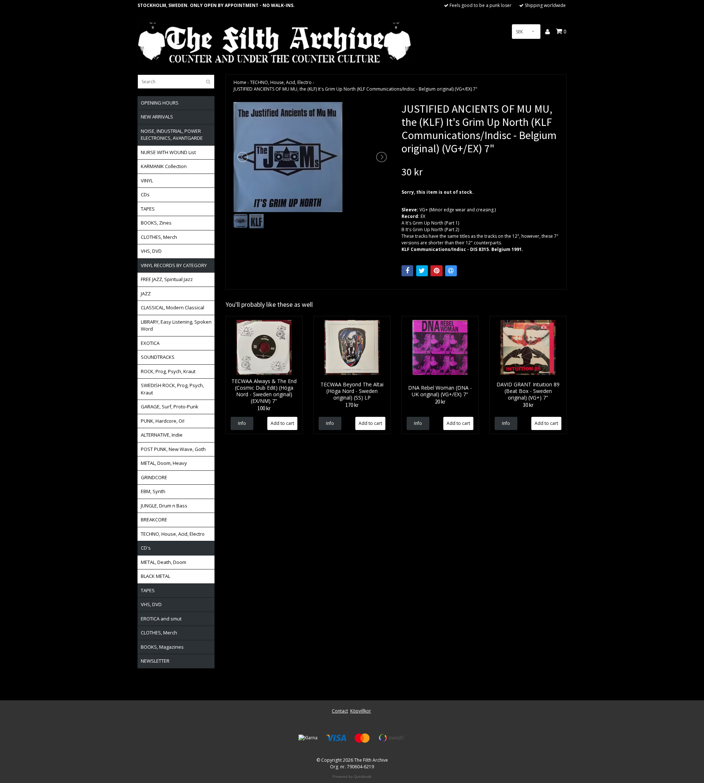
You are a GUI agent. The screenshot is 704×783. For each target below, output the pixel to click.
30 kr (528, 404)
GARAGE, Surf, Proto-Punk (169, 406)
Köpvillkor (360, 711)
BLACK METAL (155, 576)
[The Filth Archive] (275, 41)
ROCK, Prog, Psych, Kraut (168, 371)
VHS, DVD (151, 251)
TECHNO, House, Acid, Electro (173, 534)
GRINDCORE (154, 477)
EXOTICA (150, 343)
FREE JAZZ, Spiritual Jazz (167, 279)
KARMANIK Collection (164, 166)
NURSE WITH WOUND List (168, 152)
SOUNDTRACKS (158, 357)
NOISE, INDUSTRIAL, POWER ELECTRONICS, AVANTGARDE (172, 135)
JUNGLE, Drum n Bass (164, 505)
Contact (340, 711)
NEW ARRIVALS (157, 116)
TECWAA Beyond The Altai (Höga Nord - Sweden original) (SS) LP (352, 391)
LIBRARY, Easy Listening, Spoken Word (176, 325)
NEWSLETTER (155, 661)
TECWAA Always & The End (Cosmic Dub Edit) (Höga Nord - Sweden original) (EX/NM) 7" (264, 391)
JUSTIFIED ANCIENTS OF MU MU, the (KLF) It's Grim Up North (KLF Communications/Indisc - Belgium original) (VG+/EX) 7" (355, 89)
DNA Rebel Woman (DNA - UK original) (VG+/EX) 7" (440, 391)
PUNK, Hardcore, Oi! (162, 421)
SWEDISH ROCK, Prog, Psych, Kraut (172, 389)
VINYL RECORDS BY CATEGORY (174, 265)
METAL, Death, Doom (163, 562)
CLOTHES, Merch (159, 237)
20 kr (440, 401)
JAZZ (146, 293)
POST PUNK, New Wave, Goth (173, 449)
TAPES (148, 208)
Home (240, 82)
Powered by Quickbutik (352, 777)
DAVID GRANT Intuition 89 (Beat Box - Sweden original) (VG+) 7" (528, 391)
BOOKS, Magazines (162, 647)
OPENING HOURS (160, 102)
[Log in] (548, 31)
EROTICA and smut (161, 618)
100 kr (264, 408)
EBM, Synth (153, 491)
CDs (145, 194)
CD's (146, 548)
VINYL (147, 180)
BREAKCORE (154, 519)
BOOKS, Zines (156, 222)
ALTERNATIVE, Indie (162, 434)
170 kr (352, 404)
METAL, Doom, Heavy (164, 463)
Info (242, 423)
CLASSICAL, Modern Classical (172, 307)
